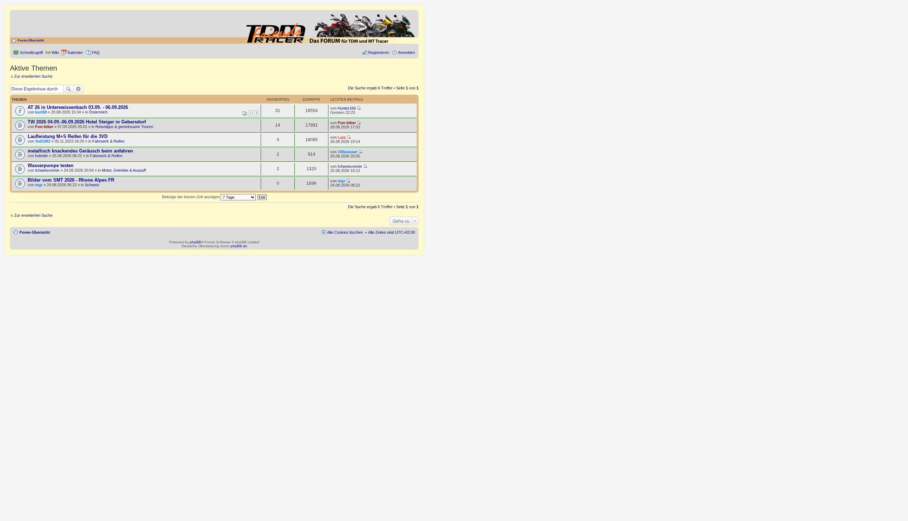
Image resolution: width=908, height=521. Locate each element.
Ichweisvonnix (47, 170)
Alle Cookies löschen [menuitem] (345, 232)
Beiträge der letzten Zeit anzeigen (191, 197)
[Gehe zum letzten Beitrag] (359, 108)
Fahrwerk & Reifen (108, 141)
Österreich (98, 112)
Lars (342, 137)
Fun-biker (44, 126)
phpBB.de (239, 246)
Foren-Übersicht (31, 40)
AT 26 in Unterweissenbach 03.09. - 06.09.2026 (78, 107)
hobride (41, 156)
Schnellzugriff (31, 52)
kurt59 (41, 112)
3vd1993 (42, 141)
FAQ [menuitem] (96, 52)
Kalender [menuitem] (75, 52)
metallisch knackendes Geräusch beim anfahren (80, 151)
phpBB (195, 242)
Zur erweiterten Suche (33, 76)
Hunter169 (347, 108)
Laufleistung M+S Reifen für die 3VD (67, 136)
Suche (68, 89)
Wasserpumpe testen (50, 165)
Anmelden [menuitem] (406, 52)
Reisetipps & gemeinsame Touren (124, 126)
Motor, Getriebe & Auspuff (124, 170)
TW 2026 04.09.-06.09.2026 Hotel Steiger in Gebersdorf (87, 121)
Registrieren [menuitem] (378, 52)
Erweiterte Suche (78, 89)
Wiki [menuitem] (55, 52)
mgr (39, 185)
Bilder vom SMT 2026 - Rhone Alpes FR (71, 180)
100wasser (347, 152)
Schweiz (92, 185)
